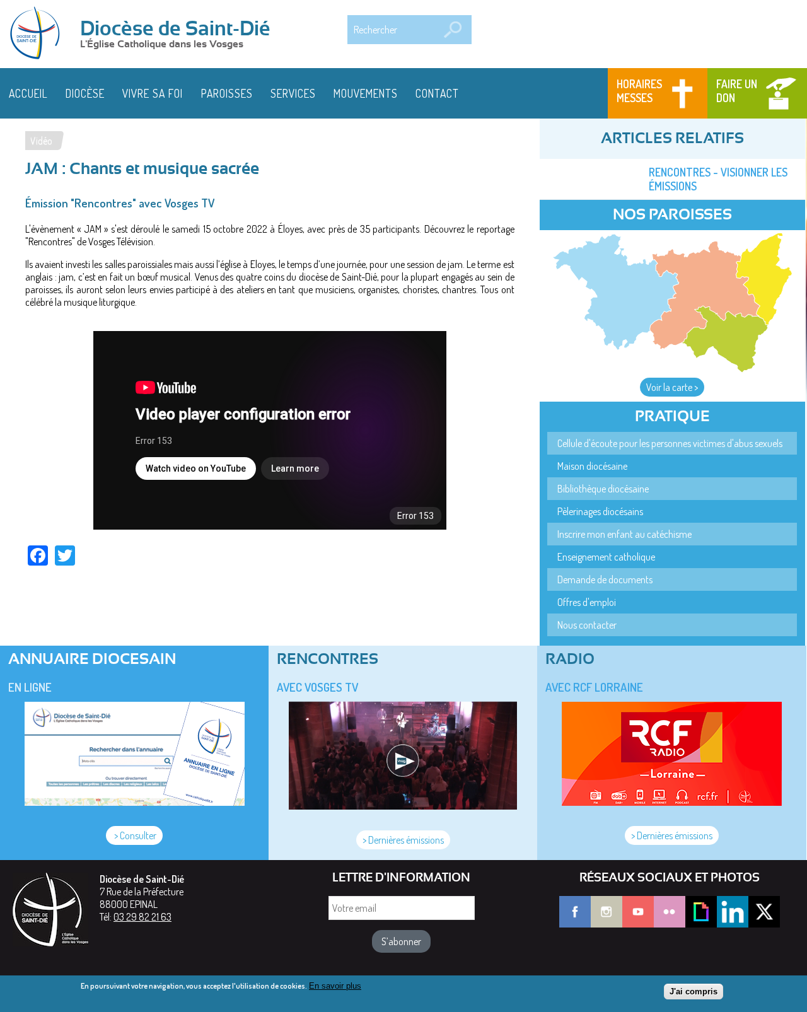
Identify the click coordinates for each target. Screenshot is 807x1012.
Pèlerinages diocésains (600, 511)
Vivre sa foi (152, 93)
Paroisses (227, 93)
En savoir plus (335, 986)
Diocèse (85, 93)
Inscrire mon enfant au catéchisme (624, 534)
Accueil (28, 93)
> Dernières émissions (403, 840)
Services (293, 93)
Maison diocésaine (592, 466)
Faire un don (736, 91)
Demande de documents (605, 579)
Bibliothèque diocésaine (603, 488)
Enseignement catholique (606, 556)
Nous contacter (587, 625)
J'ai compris (693, 991)
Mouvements (366, 93)
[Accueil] (39, 34)
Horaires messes (639, 91)
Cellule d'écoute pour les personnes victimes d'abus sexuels (669, 443)
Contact (437, 93)
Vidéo (41, 140)
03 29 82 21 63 (142, 916)
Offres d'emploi (586, 602)
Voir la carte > (672, 387)
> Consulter (134, 835)
